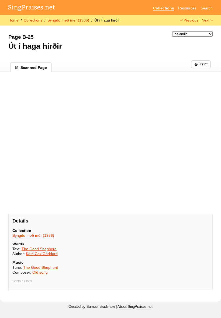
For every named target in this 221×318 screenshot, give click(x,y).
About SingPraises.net (135, 307)
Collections (163, 8)
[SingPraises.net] (31, 8)
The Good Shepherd (39, 249)
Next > (207, 20)
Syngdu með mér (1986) (68, 20)
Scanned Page (33, 67)
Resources (187, 8)
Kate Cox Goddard (42, 254)
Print (204, 64)
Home (13, 20)
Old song (40, 272)
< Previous (189, 20)
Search (207, 8)
